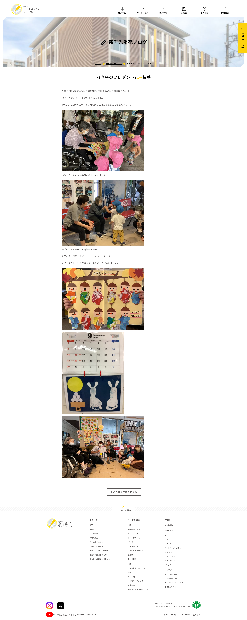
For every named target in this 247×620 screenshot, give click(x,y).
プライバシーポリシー (169, 614)
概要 (91, 525)
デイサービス (133, 542)
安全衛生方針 (133, 585)
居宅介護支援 (133, 546)
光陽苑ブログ (170, 570)
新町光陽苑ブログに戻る (124, 492)
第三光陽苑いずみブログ (174, 583)
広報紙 (184, 12)
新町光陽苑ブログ (114, 63)
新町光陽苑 (94, 538)
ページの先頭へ (123, 510)
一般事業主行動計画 (135, 581)
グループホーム (134, 538)
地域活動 (205, 12)
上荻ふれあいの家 (96, 546)
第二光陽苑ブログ (172, 574)
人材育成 (168, 552)
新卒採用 (168, 539)
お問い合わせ (171, 587)
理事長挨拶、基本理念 (136, 568)
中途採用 (168, 544)
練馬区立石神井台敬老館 (99, 550)
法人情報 (163, 12)
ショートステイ (134, 533)
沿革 (129, 572)
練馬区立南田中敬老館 (98, 555)
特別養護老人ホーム (135, 529)
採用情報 (225, 12)
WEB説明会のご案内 (173, 548)
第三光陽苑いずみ (96, 542)
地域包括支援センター (136, 550)
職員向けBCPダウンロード (138, 589)
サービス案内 (143, 12)
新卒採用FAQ (170, 556)
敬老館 (130, 555)
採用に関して (170, 561)
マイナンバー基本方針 (191, 614)
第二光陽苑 (94, 533)
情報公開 (131, 577)
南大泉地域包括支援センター (101, 559)
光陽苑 (92, 529)
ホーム (98, 63)
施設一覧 (122, 12)
